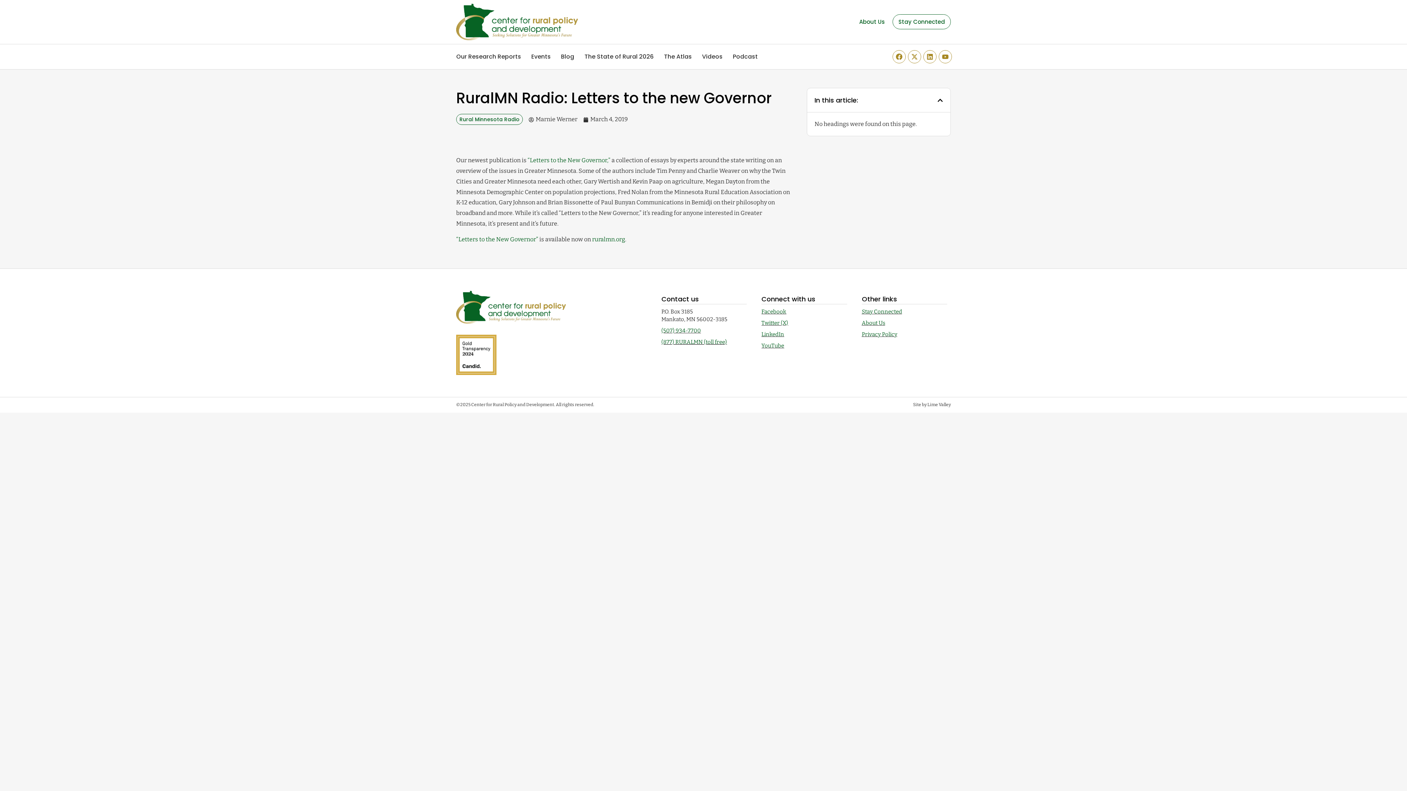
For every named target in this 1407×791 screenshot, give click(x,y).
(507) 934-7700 (681, 330)
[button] (940, 100)
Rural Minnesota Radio (489, 119)
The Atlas (678, 56)
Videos (712, 56)
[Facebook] (899, 56)
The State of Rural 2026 (619, 56)
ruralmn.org (608, 239)
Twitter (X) (774, 323)
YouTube (772, 345)
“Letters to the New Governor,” (569, 160)
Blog (567, 56)
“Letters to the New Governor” (497, 239)
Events (541, 56)
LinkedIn (772, 334)
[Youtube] (945, 56)
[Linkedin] (930, 56)
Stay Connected (882, 311)
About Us (873, 323)
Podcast (745, 56)
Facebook (773, 311)
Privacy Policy (879, 334)
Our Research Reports (488, 56)
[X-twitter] (914, 56)
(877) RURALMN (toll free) (694, 342)
